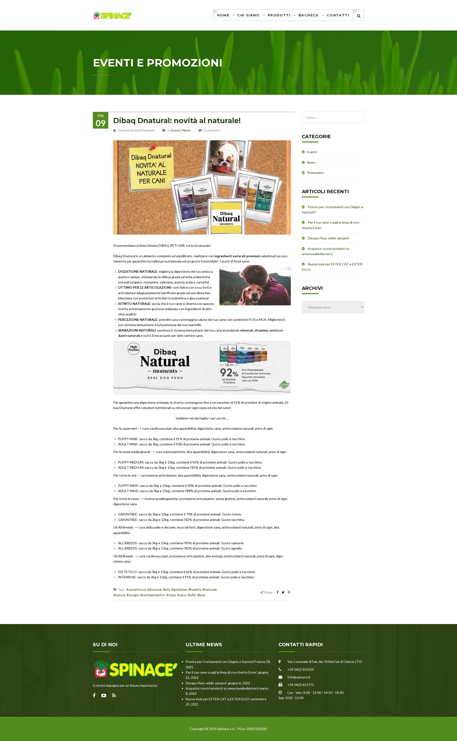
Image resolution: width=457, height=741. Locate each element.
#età (166, 589)
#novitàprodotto (152, 595)
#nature (119, 595)
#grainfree (179, 589)
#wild (191, 595)
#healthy (194, 589)
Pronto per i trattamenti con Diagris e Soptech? (221, 662)
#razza (171, 595)
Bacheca (308, 15)
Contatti (338, 15)
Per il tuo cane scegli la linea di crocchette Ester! (222, 672)
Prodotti (279, 15)
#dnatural (154, 589)
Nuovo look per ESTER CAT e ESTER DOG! (218, 699)
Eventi (176, 130)
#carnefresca (136, 589)
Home (223, 15)
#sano (181, 595)
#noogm (133, 595)
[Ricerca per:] (333, 114)
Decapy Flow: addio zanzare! (328, 238)
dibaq (201, 595)
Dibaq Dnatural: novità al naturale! (177, 120)
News (186, 130)
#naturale (210, 589)
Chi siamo (248, 15)
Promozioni (315, 173)
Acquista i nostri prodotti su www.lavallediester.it (222, 688)
